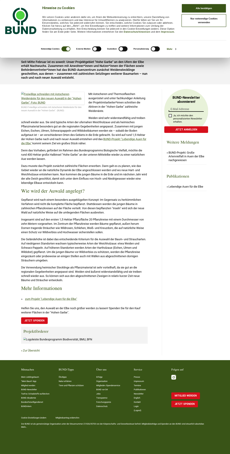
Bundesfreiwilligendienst (32, 402)
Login (136, 406)
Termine (137, 385)
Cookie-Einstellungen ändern (33, 418)
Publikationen (140, 389)
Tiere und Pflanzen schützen (71, 385)
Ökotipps (63, 377)
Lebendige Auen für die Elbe (186, 186)
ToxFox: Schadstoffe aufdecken (35, 394)
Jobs (98, 394)
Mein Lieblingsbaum (30, 377)
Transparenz (101, 398)
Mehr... (24, 427)
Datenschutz (101, 406)
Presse (137, 377)
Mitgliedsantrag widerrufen (67, 418)
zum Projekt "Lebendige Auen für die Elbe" (51, 299)
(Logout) (137, 410)
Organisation (101, 381)
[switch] (96, 48)
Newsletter (138, 394)
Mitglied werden (28, 385)
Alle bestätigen (204, 8)
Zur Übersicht (31, 350)
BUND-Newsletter (29, 389)
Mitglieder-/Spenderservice (108, 385)
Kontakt (137, 402)
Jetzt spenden (34, 320)
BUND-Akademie (28, 398)
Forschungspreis (103, 402)
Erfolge (99, 377)
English (137, 398)
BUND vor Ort (102, 389)
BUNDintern (26, 406)
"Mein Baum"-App (28, 381)
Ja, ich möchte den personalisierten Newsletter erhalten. (187, 118)
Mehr (169, 49)
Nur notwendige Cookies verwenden (203, 20)
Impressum (167, 31)
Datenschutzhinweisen (137, 31)
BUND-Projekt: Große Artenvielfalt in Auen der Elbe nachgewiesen (186, 156)
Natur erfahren (65, 381)
